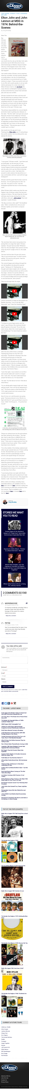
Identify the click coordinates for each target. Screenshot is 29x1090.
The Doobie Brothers (6, 1037)
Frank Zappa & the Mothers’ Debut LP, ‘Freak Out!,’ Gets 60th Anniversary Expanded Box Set (14, 533)
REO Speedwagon (5, 1051)
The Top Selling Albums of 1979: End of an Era (13, 865)
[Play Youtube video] (14, 291)
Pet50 (7, 623)
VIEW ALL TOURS (5, 1027)
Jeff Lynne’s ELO (5, 1047)
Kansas (3, 1045)
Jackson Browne (5, 1031)
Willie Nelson (4, 1049)
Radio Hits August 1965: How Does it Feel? (12, 968)
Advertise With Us (5, 1076)
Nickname (4, 667)
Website (3, 679)
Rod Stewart (4, 1055)
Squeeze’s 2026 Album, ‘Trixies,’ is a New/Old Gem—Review (14, 549)
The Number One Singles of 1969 (9, 840)
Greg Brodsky (7, 30)
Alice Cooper (4, 1029)
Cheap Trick (4, 1033)
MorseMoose (11, 603)
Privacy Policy (4, 1082)
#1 (27, 603)
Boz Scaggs (4, 1053)
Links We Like (4, 1078)
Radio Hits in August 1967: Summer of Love (12, 891)
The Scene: (5, 13)
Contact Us (4, 1080)
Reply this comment (11, 615)
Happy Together (5, 1043)
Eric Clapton (4, 1035)
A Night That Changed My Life (14, 14)
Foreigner (3, 1041)
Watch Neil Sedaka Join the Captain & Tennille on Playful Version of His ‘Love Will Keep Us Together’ (14, 567)
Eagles (3, 1039)
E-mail (3, 673)
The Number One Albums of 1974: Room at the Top (14, 943)
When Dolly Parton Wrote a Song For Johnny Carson (14, 584)
